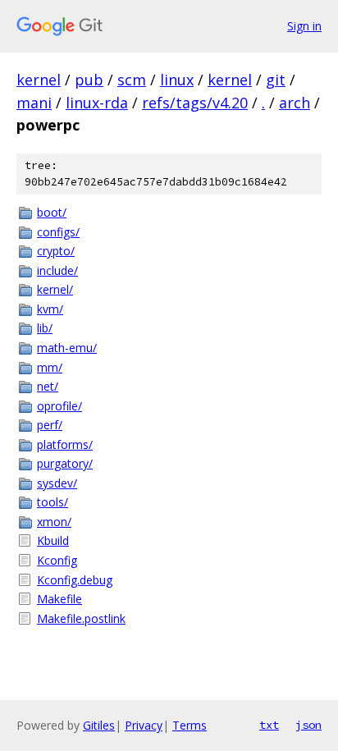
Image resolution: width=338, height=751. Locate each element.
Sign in (304, 26)
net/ (47, 386)
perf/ (49, 425)
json (308, 724)
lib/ (45, 328)
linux (177, 79)
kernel (38, 79)
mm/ (49, 367)
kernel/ (55, 289)
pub (89, 79)
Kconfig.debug (74, 580)
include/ (57, 270)
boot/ (51, 212)
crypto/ (56, 251)
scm (131, 79)
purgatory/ (65, 463)
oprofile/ (59, 406)
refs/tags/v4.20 (195, 102)
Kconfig (57, 560)
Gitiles (99, 725)
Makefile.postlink (81, 618)
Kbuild (53, 540)
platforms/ (65, 444)
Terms (189, 725)
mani (34, 102)
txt (269, 724)
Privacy (143, 725)
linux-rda (97, 102)
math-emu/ (67, 347)
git (275, 79)
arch (294, 102)
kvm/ (50, 309)
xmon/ (54, 521)
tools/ (52, 502)
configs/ (58, 232)
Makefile (59, 599)
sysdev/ (57, 483)
